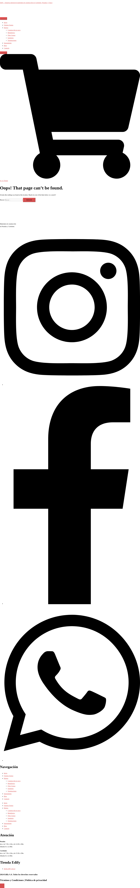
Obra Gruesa (11, 35)
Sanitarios (11, 38)
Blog (5, 45)
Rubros (6, 28)
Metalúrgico (11, 33)
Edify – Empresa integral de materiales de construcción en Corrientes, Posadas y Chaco (26, 3)
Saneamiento (8, 43)
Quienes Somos (8, 25)
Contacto (6, 48)
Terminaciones (12, 40)
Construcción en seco (14, 30)
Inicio (5, 22)
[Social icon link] (72, 384)
